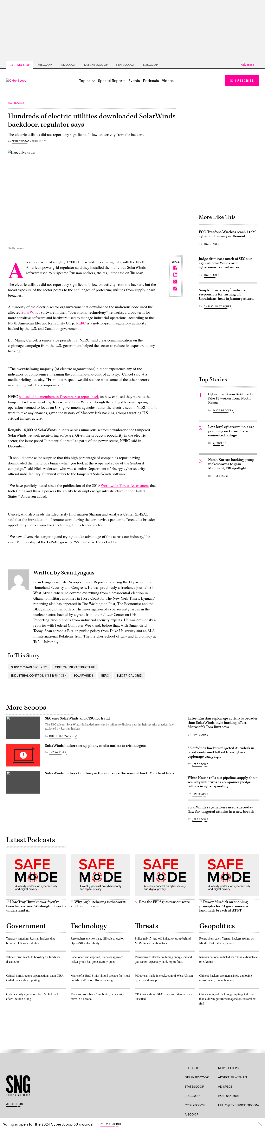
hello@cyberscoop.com (238, 1105)
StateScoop (125, 64)
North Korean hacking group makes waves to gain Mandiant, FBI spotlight (231, 464)
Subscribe (244, 80)
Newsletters (228, 1068)
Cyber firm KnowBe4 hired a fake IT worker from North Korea (231, 398)
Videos (168, 80)
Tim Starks (211, 244)
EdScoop (150, 64)
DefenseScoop (96, 64)
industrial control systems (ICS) (38, 675)
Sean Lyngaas (20, 141)
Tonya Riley (58, 752)
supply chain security (29, 667)
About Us (14, 1104)
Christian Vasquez (217, 306)
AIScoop (45, 64)
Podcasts (151, 80)
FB (220, 1114)
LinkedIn (235, 1114)
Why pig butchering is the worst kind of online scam (98, 904)
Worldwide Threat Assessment (125, 485)
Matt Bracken (223, 410)
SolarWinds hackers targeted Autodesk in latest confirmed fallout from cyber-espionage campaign (221, 752)
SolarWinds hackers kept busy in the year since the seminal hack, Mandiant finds (109, 773)
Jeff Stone (200, 764)
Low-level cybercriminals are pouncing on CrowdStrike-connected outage (231, 431)
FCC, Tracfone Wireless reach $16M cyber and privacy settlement (227, 234)
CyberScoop (20, 65)
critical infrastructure (75, 667)
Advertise (247, 64)
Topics (84, 80)
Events (134, 80)
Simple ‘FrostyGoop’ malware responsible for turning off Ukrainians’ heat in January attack (226, 294)
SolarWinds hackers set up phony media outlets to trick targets (95, 745)
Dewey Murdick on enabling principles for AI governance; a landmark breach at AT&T (223, 906)
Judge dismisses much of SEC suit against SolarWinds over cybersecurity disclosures (225, 263)
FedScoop (68, 64)
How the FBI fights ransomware (164, 902)
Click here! (110, 1124)
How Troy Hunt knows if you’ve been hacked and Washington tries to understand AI (36, 906)
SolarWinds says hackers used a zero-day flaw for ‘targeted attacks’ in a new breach (221, 809)
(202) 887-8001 (228, 1096)
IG (241, 1114)
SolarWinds (30, 312)
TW (227, 1114)
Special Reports (111, 80)
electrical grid (129, 675)
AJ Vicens (219, 443)
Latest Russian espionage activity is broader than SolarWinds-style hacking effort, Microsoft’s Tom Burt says (223, 722)
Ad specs (225, 1086)
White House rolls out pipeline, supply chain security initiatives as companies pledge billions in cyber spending (223, 782)
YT (248, 1114)
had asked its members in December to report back (59, 396)
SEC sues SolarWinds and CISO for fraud (77, 718)
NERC (81, 323)
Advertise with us (232, 1077)
